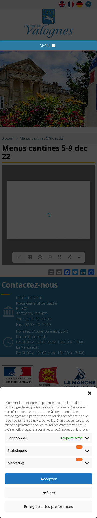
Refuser (48, 492)
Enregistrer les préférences (48, 506)
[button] (89, 393)
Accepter (49, 478)
